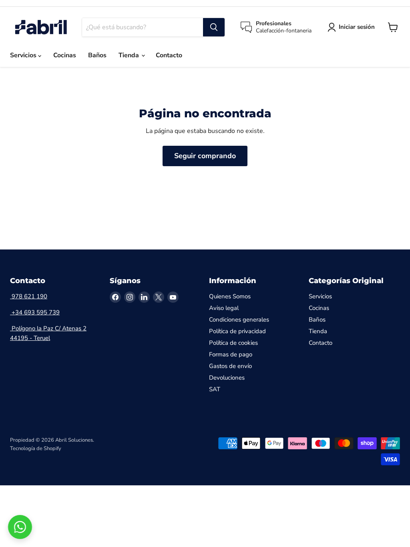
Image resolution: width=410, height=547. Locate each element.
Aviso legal (224, 308)
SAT (214, 389)
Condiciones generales (239, 320)
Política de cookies (233, 343)
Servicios (24, 55)
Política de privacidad (237, 331)
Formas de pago (230, 354)
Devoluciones (227, 378)
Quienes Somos (230, 296)
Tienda (130, 55)
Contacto (169, 55)
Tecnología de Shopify (35, 448)
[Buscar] (214, 27)
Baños (97, 55)
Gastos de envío (230, 366)
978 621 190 (28, 296)
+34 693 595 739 (35, 312)
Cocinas (64, 55)
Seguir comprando (205, 156)
